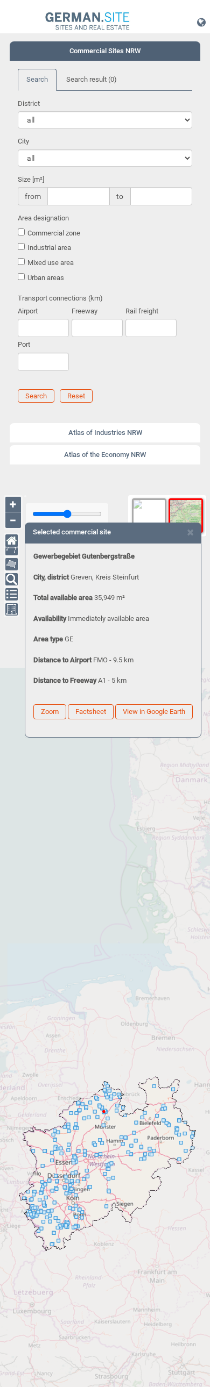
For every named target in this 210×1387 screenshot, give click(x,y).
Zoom (50, 711)
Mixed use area (50, 263)
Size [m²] (31, 179)
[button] (201, 22)
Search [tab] (37, 79)
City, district (51, 577)
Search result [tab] (91, 79)
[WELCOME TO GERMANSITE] (87, 21)
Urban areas (45, 278)
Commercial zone (53, 233)
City (23, 141)
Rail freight (141, 311)
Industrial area (49, 248)
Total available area (63, 598)
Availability (49, 618)
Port (24, 344)
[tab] (105, 51)
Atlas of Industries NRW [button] (105, 432)
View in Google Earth (154, 711)
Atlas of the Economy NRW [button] (105, 455)
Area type (48, 639)
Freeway (84, 311)
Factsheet (90, 711)
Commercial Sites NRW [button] (105, 51)
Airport (28, 311)
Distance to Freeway (64, 680)
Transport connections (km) (60, 298)
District (29, 103)
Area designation (43, 218)
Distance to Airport (62, 660)
